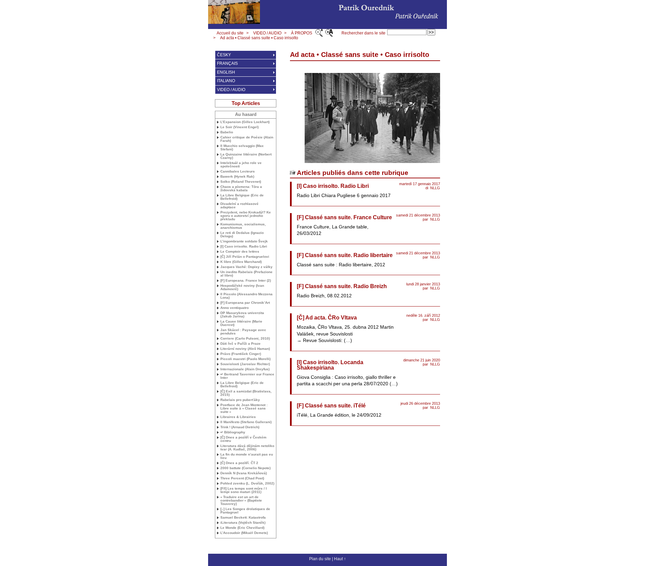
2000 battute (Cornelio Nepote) (245, 468)
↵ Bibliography (232, 432)
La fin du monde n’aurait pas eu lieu (246, 456)
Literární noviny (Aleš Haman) (245, 349)
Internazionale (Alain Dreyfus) (245, 369)
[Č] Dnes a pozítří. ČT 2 (239, 463)
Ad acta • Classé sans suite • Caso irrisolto (259, 37)
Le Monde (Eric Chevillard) (242, 528)
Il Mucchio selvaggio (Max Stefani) (242, 147)
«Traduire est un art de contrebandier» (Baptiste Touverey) (241, 500)
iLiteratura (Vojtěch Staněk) (242, 522)
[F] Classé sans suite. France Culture (344, 217)
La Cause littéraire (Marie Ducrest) (241, 323)
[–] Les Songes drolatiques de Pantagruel (245, 510)
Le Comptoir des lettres (239, 251)
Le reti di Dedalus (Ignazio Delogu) (242, 234)
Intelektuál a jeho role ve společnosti (241, 164)
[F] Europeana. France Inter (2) (245, 280)
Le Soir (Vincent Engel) (239, 127)
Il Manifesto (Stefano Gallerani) (246, 422)
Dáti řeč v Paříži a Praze (240, 343)
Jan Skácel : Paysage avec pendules (243, 331)
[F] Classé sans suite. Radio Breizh (342, 286)
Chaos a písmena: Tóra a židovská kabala (241, 188)
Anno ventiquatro (234, 308)
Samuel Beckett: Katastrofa (243, 517)
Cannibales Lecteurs (237, 171)
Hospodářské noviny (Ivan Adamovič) (242, 287)
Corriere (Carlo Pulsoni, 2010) (245, 338)
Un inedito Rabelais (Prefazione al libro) (246, 273)
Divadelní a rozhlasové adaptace (239, 205)
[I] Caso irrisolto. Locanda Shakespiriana (330, 365)
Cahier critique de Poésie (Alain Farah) (246, 139)
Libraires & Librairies (238, 417)
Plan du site (320, 558)
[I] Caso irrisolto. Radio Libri (333, 186)
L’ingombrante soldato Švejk (244, 241)
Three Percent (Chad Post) (242, 478)
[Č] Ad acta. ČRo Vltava (327, 318)
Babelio (226, 132)
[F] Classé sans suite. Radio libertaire (345, 255)
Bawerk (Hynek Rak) (237, 176)
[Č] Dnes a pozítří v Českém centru (243, 439)
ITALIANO (226, 80)
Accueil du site (230, 33)
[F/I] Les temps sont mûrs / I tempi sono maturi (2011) (243, 490)
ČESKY (224, 55)
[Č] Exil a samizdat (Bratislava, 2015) (246, 393)
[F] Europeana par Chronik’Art (245, 302)
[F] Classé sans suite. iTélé (331, 405)
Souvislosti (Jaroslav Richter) (245, 364)
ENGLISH (226, 72)
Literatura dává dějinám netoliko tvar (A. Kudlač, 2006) (247, 447)
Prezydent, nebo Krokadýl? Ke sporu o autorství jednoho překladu (245, 216)
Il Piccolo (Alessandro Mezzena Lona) (246, 296)
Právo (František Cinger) (240, 354)
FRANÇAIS (227, 63)
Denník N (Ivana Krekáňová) (243, 473)
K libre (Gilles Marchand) (241, 262)
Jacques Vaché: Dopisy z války (246, 267)
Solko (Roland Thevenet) (240, 181)
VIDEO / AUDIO (267, 33)
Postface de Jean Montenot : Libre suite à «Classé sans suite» (243, 408)
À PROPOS (301, 33)
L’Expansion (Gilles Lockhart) (245, 122)
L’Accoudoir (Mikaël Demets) (244, 533)
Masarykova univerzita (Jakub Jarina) (242, 314)
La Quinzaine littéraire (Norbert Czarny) (246, 156)
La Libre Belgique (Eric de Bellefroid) (242, 197)
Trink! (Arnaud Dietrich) (239, 427)
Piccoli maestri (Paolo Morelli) (245, 359)
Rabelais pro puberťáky (240, 400)
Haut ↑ (340, 558)
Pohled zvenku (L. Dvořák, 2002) (247, 483)
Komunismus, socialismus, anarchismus (243, 226)
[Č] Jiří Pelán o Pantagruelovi (244, 256)
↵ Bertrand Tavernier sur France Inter (247, 376)
